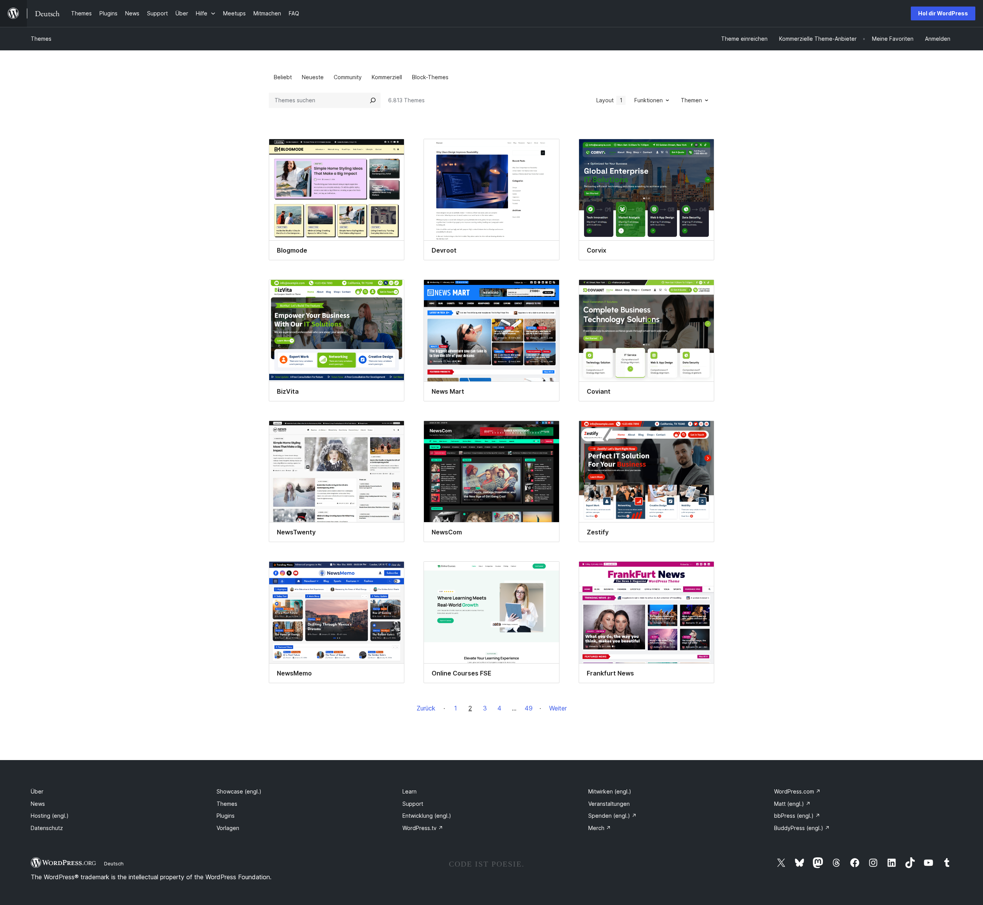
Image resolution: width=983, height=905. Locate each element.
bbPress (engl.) (797, 815)
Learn (409, 791)
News (38, 803)
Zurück (426, 708)
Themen (691, 100)
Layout (609, 100)
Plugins (226, 815)
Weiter (558, 708)
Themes (41, 38)
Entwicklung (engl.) (426, 815)
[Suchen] (373, 100)
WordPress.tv (422, 828)
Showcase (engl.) (239, 791)
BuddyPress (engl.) (802, 828)
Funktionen (648, 100)
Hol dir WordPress (943, 13)
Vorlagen (228, 828)
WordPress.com (797, 791)
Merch (599, 828)
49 (529, 708)
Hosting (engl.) (50, 815)
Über (37, 791)
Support (412, 803)
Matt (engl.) (792, 803)
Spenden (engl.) (612, 815)
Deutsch (114, 863)
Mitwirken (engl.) (609, 791)
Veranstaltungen (609, 803)
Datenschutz (47, 828)
